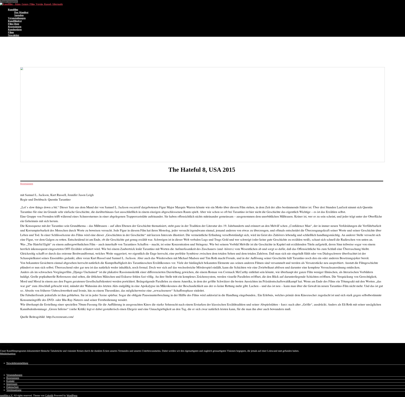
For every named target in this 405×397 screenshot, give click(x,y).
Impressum (11, 384)
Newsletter (13, 35)
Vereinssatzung (13, 390)
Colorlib (49, 395)
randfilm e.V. (6, 395)
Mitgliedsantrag (8, 353)
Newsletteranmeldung (17, 363)
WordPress (72, 395)
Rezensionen (26, 183)
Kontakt (10, 381)
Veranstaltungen (14, 375)
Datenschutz (12, 387)
